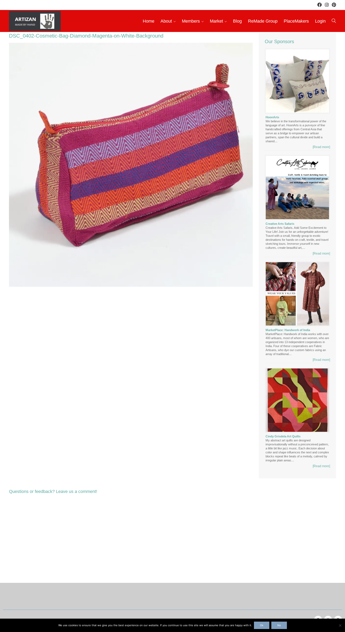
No (279, 625)
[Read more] (321, 147)
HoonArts (272, 117)
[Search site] (334, 21)
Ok (261, 625)
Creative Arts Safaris (280, 223)
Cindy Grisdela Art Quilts (283, 436)
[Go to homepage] (35, 21)
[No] (340, 625)
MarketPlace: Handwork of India (288, 330)
